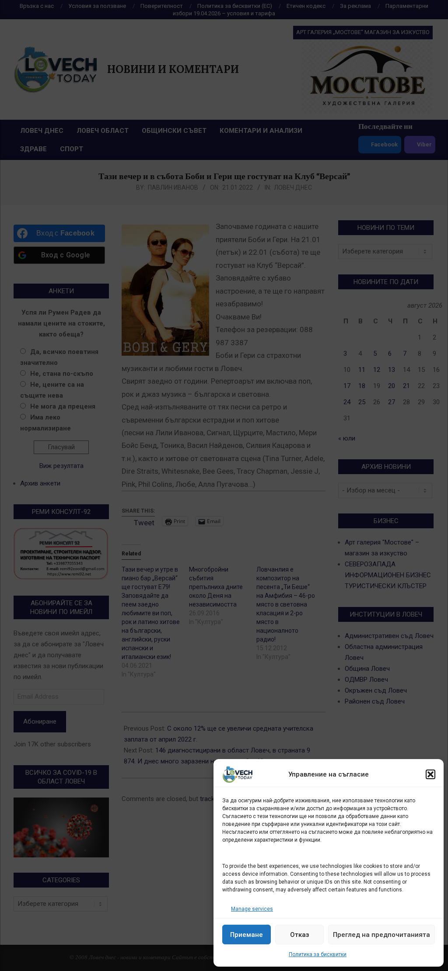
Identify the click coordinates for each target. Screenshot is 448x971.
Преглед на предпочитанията (381, 935)
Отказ (299, 935)
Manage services (252, 909)
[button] (430, 774)
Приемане (246, 935)
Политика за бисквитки (317, 954)
